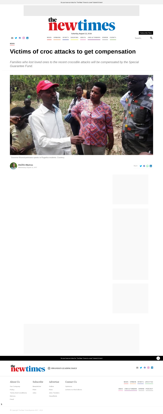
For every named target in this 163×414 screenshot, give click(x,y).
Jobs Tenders (54, 393)
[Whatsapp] (147, 166)
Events (113, 37)
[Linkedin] (27, 38)
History (12, 396)
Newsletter (37, 386)
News (49, 37)
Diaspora (74, 37)
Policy (12, 390)
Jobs (34, 393)
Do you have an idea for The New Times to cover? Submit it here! (81, 2)
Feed (12, 399)
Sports (66, 37)
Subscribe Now (146, 33)
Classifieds (53, 396)
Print (34, 390)
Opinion (133, 382)
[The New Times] (81, 31)
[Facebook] (20, 38)
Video (120, 389)
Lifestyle (149, 382)
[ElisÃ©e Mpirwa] (13, 169)
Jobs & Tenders (94, 37)
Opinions (57, 37)
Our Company (15, 386)
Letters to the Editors (73, 390)
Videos (83, 37)
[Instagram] (24, 38)
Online (51, 386)
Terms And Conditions (18, 393)
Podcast (149, 389)
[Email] (12, 38)
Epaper (105, 37)
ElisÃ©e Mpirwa (25, 165)
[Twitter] (16, 38)
